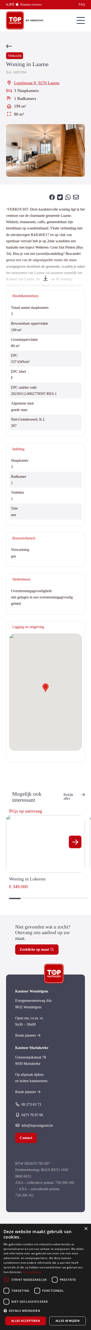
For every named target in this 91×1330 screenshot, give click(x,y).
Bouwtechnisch (23, 538)
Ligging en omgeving (28, 627)
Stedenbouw (21, 579)
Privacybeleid (32, 1272)
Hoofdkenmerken (25, 296)
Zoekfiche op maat (34, 949)
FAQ (82, 4)
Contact (26, 1138)
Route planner (25, 1035)
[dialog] (45, 1277)
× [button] (86, 1229)
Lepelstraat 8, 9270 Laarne (37, 83)
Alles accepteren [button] (25, 1321)
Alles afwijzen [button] (68, 1321)
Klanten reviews (31, 4)
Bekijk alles (68, 796)
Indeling (18, 449)
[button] (75, 842)
